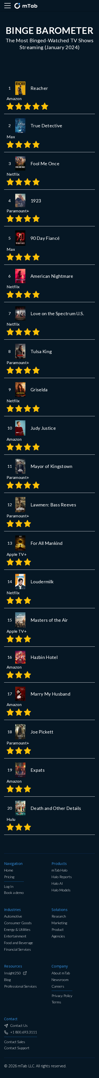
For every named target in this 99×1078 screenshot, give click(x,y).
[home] (25, 5)
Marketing (59, 923)
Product (58, 930)
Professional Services (20, 986)
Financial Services (17, 949)
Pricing (9, 877)
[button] (7, 5)
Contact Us (19, 1026)
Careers (58, 986)
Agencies (58, 936)
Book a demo (14, 893)
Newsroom (60, 980)
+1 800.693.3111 (23, 1032)
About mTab (61, 973)
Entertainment (15, 936)
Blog (7, 980)
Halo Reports (62, 877)
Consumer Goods (18, 923)
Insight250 (12, 973)
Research (59, 916)
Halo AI (57, 884)
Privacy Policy (62, 996)
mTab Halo (60, 870)
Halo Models (61, 890)
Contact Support (16, 1048)
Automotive (13, 916)
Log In (8, 887)
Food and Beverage (18, 943)
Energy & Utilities (17, 930)
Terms (56, 1002)
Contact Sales (14, 1042)
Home (8, 870)
